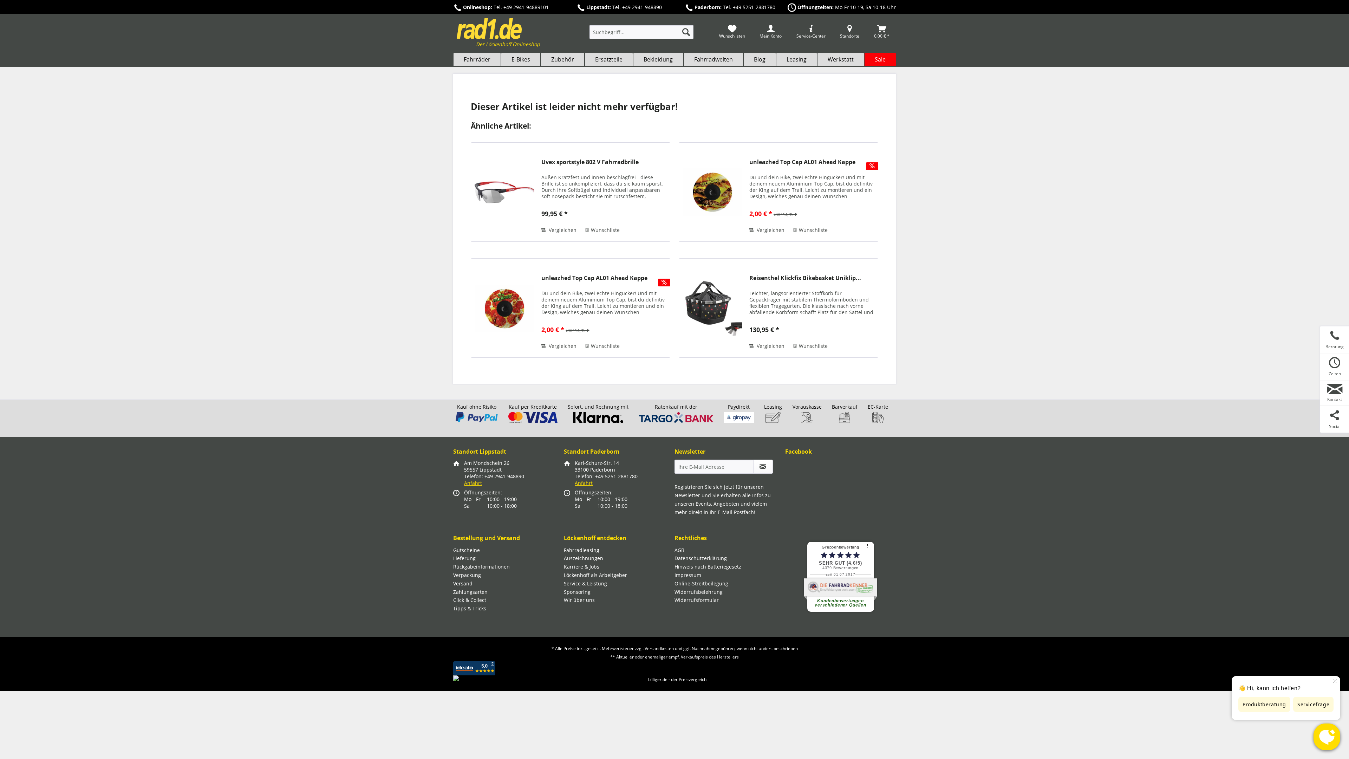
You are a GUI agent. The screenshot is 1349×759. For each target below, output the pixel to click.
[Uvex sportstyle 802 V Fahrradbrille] (504, 192)
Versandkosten (659, 648)
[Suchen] (686, 32)
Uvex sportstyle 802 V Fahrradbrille (590, 162)
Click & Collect (469, 600)
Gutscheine (466, 550)
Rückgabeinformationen (481, 566)
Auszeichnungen (583, 558)
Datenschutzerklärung (700, 558)
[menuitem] (641, 35)
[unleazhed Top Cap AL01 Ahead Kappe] (712, 192)
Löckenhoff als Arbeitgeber (595, 575)
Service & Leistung (585, 583)
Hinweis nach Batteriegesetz (707, 566)
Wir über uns (579, 600)
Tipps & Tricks (469, 608)
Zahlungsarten (470, 592)
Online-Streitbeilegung (701, 583)
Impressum (687, 575)
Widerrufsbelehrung (698, 592)
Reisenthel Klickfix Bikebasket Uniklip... (805, 278)
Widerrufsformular (696, 600)
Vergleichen (561, 230)
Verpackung (467, 575)
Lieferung (464, 558)
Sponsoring (577, 592)
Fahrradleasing (581, 550)
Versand (463, 583)
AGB (679, 550)
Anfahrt (473, 483)
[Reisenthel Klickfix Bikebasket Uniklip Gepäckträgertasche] (712, 308)
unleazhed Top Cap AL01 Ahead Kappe (802, 162)
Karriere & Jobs (581, 566)
